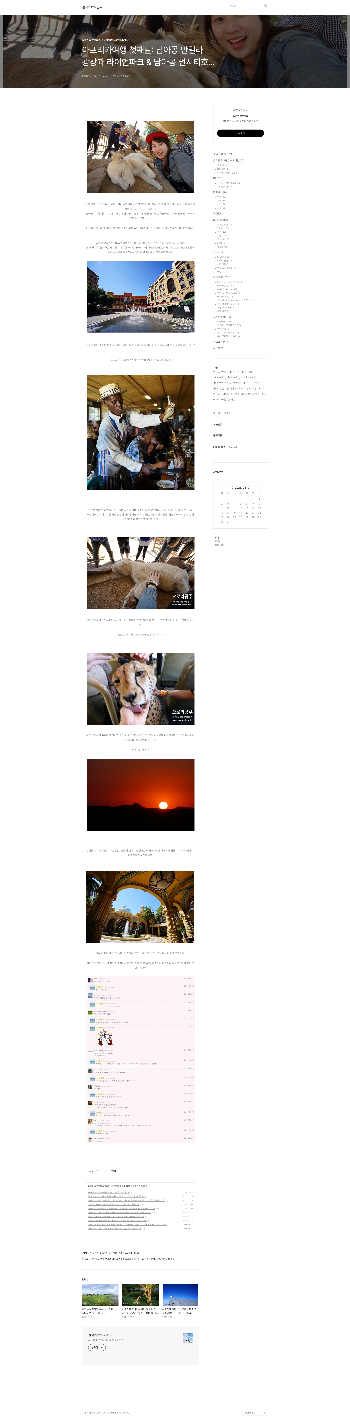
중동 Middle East (228, 304)
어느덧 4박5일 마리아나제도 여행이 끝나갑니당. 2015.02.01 (117, 1220)
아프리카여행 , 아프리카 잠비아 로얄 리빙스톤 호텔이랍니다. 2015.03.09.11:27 (126, 1200)
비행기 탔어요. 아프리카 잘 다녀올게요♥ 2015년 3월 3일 (116, 1216)
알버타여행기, (219, 377)
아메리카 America (228, 293)
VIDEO (219, 213)
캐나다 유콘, (218, 388)
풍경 (221, 200)
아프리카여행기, (220, 372)
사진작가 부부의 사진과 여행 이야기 (106, 1340)
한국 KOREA (225, 285)
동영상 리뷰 (224, 246)
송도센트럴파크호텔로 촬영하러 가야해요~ (109, 1192)
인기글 (226, 413)
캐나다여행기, (233, 377)
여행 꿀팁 (223, 311)
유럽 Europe (226, 307)
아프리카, (217, 394)
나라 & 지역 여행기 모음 (230, 282)
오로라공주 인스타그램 (255, 1371)
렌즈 (221, 232)
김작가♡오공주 (92, 7)
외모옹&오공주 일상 (121, 1186)
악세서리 (223, 239)
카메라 (222, 228)
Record (223, 169)
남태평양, (231, 399)
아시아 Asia (225, 296)
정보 (218, 252)
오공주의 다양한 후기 (229, 325)
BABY (218, 178)
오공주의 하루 (222, 316)
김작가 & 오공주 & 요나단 (99, 1186)
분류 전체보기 (223, 154)
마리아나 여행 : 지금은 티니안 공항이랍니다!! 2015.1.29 (114, 1228)
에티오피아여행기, (233, 383)
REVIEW (220, 219)
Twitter (233, 446)
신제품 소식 (224, 224)
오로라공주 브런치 (253, 1383)
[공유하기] (97, 1171)
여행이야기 (221, 277)
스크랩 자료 (220, 341)
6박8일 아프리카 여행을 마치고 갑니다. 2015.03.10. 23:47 (116, 1196)
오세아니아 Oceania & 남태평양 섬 (235, 300)
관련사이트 (250, 1412)
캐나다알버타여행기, (250, 394)
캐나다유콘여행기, (251, 383)
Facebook (219, 446)
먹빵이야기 (224, 321)
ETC (221, 243)
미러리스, (262, 388)
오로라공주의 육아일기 (229, 183)
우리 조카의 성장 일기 (228, 336)
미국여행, (235, 394)
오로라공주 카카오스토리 (256, 1377)
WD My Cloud (226, 268)
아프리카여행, (219, 399)
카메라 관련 (225, 260)
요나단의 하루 (225, 186)
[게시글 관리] (101, 1171)
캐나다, (226, 394)
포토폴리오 (223, 165)
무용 (221, 208)
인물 (221, 197)
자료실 (218, 348)
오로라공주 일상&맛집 (255, 1395)
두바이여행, (251, 388)
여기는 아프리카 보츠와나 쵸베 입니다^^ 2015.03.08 (113, 1204)
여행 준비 (223, 329)
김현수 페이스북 (252, 1406)
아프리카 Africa (227, 289)
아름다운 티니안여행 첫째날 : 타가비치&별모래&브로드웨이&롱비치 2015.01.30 (127, 1224)
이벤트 (222, 271)
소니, (263, 394)
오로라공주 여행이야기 (255, 1389)
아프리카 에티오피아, (235, 388)
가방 (221, 235)
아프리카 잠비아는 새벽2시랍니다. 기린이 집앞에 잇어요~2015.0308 (121, 1208)
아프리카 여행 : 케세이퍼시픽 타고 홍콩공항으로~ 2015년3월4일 (119, 1212)
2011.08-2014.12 (228, 332)
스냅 (221, 204)
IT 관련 (223, 257)
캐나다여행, (218, 383)
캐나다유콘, (234, 372)
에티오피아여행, (248, 377)
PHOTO (220, 192)
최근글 (216, 413)
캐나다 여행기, (247, 372)
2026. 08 (240, 487)
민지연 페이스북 (252, 1401)
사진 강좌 (223, 264)
